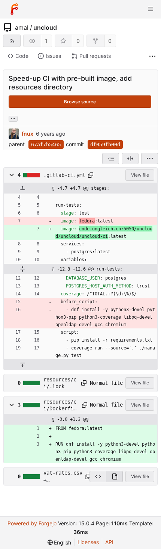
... (13, 118)
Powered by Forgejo (32, 523)
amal (21, 27)
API (109, 542)
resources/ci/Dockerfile (59, 405)
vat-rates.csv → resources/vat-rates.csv (62, 476)
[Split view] (130, 158)
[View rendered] (114, 476)
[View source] (97, 476)
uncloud (45, 27)
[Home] (14, 9)
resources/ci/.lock (59, 383)
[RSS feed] (12, 41)
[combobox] (110, 158)
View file (140, 175)
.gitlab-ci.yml (64, 175)
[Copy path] (90, 175)
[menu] (149, 158)
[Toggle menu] (150, 9)
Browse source (80, 101)
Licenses (88, 542)
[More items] (152, 56)
